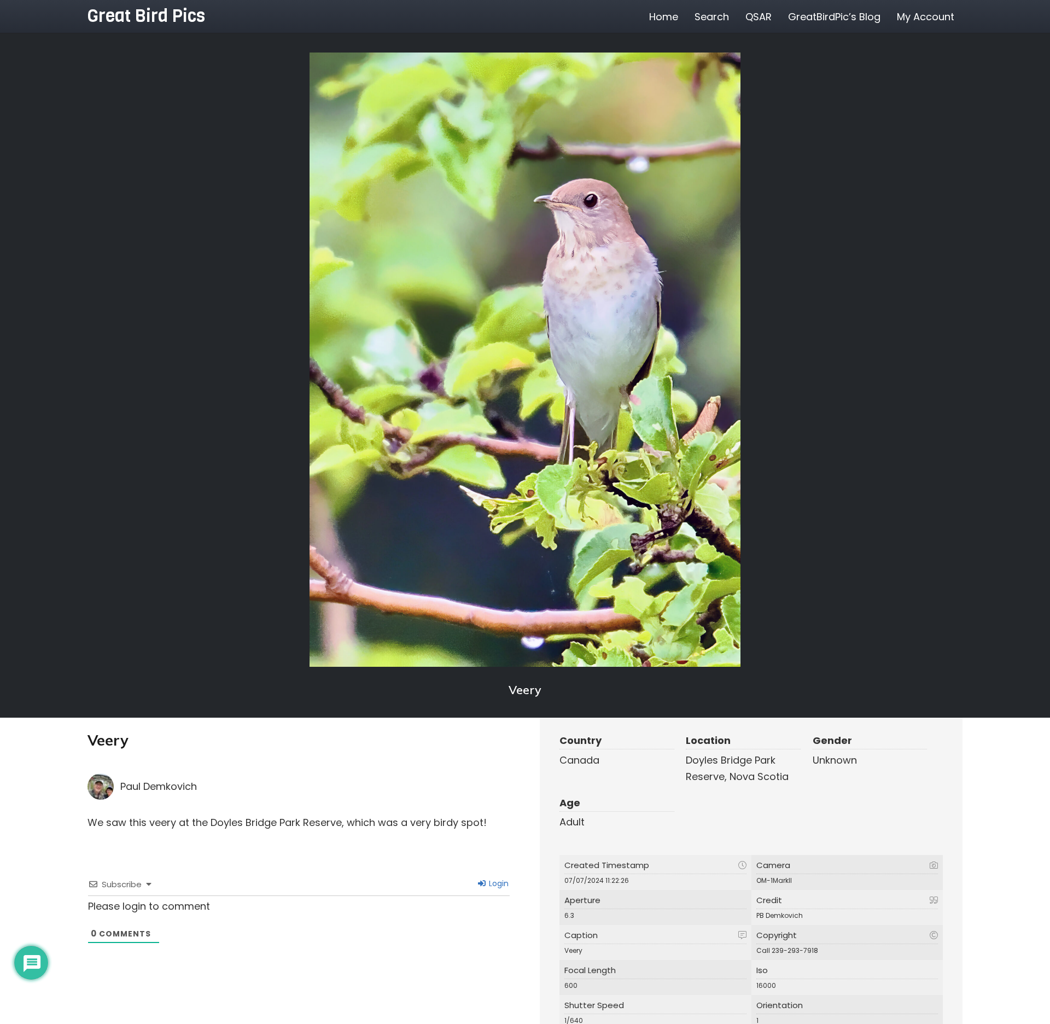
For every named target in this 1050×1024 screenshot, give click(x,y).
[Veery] (525, 360)
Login (498, 883)
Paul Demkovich (158, 786)
